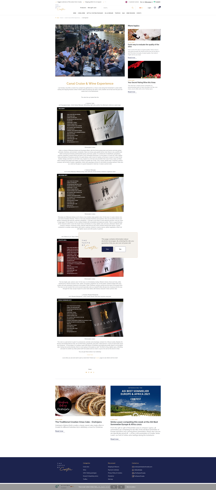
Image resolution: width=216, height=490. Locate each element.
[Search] (132, 8)
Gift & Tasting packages (90, 473)
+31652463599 (138, 470)
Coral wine (81, 13)
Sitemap (110, 479)
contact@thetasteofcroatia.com (143, 467)
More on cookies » (131, 487)
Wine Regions (130, 13)
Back (58, 17)
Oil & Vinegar (109, 13)
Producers (83, 7)
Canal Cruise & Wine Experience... (73, 17)
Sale (123, 13)
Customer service (134, 2)
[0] (158, 8)
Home (61, 17)
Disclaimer (111, 476)
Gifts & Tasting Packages (95, 13)
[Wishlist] (155, 8)
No (120, 249)
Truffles (117, 13)
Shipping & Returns (113, 467)
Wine (74, 13)
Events (139, 13)
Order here (90, 354)
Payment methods (113, 470)
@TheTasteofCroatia (139, 473)
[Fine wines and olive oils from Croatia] (65, 8)
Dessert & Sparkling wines (90, 476)
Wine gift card (92, 7)
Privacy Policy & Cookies (115, 473)
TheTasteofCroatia (139, 476)
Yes (107, 249)
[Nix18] (141, 8)
